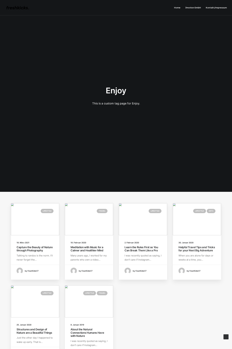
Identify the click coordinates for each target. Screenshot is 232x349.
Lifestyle (47, 211)
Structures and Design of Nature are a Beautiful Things (34, 331)
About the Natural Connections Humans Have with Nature (87, 332)
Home (177, 7)
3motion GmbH (193, 7)
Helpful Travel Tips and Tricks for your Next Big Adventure (196, 249)
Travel (102, 211)
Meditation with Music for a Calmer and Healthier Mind (87, 249)
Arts (211, 211)
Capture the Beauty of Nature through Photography (35, 249)
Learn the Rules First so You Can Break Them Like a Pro (141, 249)
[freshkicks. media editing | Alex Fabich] (19, 8)
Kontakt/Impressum (216, 7)
